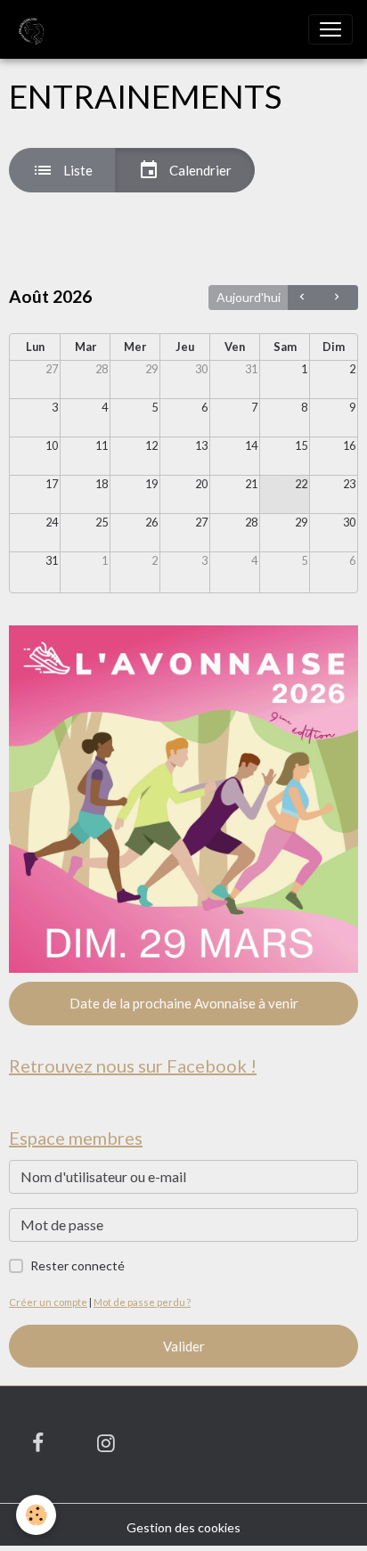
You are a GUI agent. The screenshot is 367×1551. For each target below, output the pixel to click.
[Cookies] (36, 1515)
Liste (77, 170)
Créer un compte (48, 1302)
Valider (184, 1346)
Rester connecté (77, 1265)
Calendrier (199, 170)
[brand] (32, 29)
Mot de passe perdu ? (142, 1302)
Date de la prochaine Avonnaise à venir (183, 1003)
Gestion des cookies (183, 1527)
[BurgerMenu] (330, 29)
